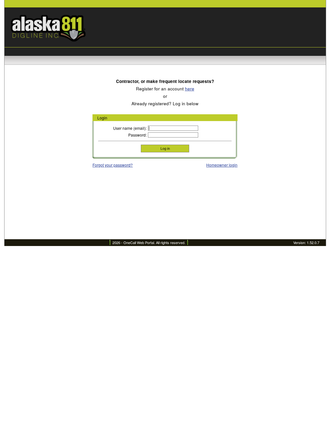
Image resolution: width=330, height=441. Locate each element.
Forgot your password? (112, 165)
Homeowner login (222, 165)
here (189, 89)
